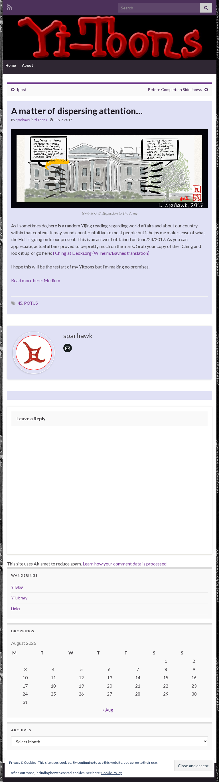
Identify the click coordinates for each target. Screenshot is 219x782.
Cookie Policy (111, 773)
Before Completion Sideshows (175, 89)
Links (15, 608)
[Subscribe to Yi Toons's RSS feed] (9, 6)
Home (10, 65)
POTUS (31, 303)
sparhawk (23, 120)
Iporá (21, 89)
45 (20, 303)
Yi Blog (17, 587)
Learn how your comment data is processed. (125, 563)
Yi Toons (40, 120)
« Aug (107, 709)
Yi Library (19, 597)
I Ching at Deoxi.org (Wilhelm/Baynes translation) (101, 253)
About (27, 65)
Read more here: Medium (35, 280)
